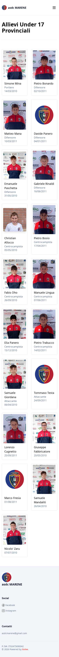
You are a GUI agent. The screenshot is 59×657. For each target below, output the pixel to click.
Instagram (10, 610)
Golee (25, 649)
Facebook (10, 605)
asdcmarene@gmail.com (14, 633)
